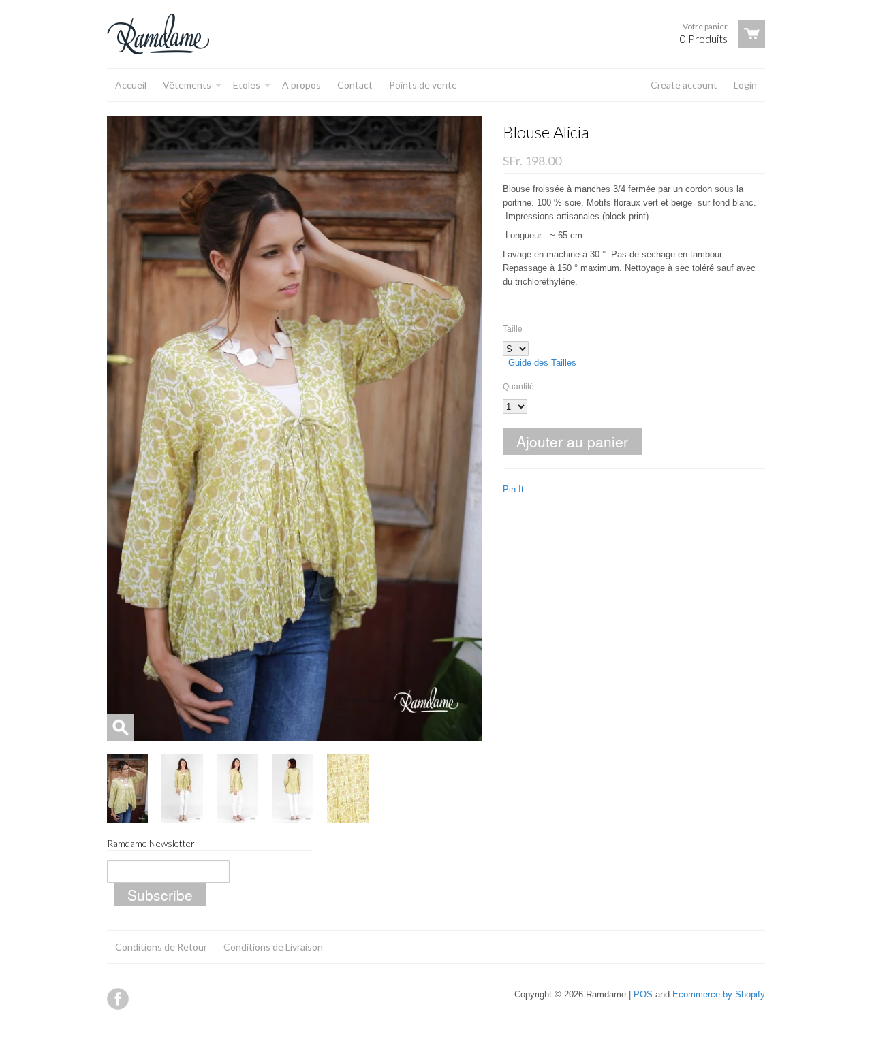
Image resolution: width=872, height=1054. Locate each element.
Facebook (118, 999)
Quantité (518, 387)
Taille (513, 329)
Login (745, 85)
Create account (684, 85)
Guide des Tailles (542, 362)
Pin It (513, 489)
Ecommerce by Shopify (718, 994)
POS (643, 994)
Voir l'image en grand (120, 727)
